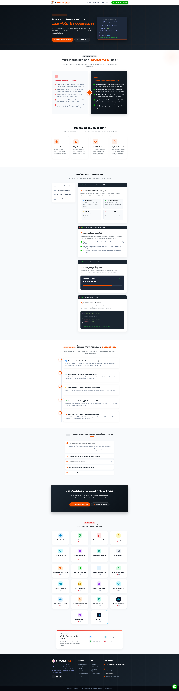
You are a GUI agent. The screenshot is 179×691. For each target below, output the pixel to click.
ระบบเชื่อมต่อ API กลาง (63, 199)
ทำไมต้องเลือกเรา (96, 667)
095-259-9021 (109, 670)
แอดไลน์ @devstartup (121, 2)
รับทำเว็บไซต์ (82, 671)
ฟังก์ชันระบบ (105, 2)
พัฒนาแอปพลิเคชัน (83, 673)
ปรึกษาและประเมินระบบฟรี (63, 40)
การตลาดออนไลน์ (96, 673)
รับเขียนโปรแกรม (83, 664)
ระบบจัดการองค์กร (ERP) (63, 186)
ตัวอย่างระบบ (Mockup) (95, 670)
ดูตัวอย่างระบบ (83, 40)
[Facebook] (53, 676)
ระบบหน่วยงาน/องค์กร (82, 667)
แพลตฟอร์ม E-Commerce (63, 190)
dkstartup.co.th (112, 637)
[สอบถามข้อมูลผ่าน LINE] (174, 686)
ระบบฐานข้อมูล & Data (83, 676)
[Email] (60, 676)
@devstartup (96, 641)
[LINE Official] (57, 676)
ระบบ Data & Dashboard (64, 194)
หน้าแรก (89, 2)
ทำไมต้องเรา (96, 2)
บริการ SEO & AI (96, 676)
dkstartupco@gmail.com (113, 641)
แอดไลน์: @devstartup (81, 504)
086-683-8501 (97, 637)
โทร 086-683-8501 (101, 504)
